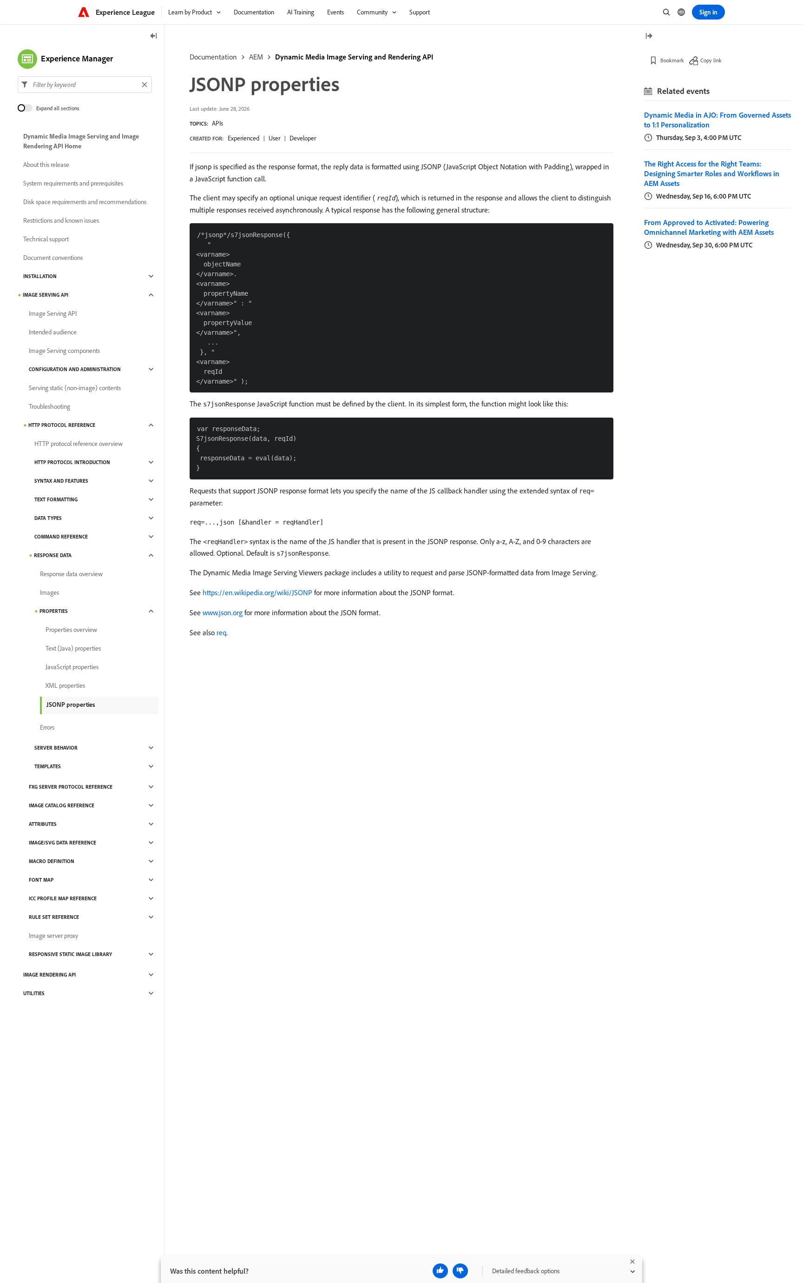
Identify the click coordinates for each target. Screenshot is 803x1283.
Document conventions (53, 257)
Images (49, 592)
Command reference (61, 536)
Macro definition (51, 861)
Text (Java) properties (73, 648)
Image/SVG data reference (62, 842)
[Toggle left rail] (154, 36)
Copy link (711, 60)
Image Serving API (45, 295)
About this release (46, 164)
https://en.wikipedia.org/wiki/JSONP (257, 592)
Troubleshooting (49, 406)
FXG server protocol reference (70, 787)
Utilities (34, 993)
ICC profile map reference (63, 898)
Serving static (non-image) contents (75, 388)
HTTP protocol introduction (72, 462)
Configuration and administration (75, 369)
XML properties (65, 685)
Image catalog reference (61, 805)
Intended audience (53, 332)
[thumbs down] (460, 1270)
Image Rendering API (49, 974)
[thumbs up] (440, 1270)
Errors (47, 727)
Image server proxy (53, 935)
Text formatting (56, 499)
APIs (217, 123)
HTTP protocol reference (61, 425)
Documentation (213, 56)
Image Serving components (64, 350)
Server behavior (56, 748)
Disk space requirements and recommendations (84, 202)
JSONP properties (70, 704)
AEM (256, 56)
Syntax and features (61, 481)
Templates (47, 766)
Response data (53, 555)
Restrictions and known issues (61, 220)
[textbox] (85, 84)
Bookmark (672, 60)
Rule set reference (54, 917)
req (221, 632)
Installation (40, 276)
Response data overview (71, 574)
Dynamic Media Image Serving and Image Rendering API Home (81, 141)
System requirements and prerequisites (73, 183)
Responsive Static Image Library (70, 954)
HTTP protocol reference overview (78, 443)
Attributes (43, 824)
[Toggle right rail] (648, 36)
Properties (53, 611)
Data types (48, 518)
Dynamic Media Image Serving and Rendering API (354, 56)
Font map (41, 880)
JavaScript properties (72, 667)
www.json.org (223, 612)
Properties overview (71, 629)
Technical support (46, 239)
